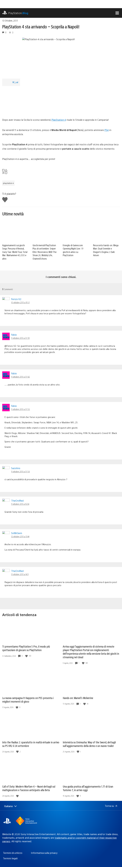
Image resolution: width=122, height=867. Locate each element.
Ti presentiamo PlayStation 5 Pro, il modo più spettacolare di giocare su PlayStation (26, 648)
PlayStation (18, 13)
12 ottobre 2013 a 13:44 (20, 536)
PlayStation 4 (58, 119)
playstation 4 (8, 183)
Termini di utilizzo (12, 852)
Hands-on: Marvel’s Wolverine (78, 698)
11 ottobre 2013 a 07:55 (20, 409)
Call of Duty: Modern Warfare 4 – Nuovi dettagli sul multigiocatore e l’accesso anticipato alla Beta (28, 788)
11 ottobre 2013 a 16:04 (20, 504)
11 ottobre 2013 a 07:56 (20, 471)
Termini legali (10, 858)
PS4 (106, 130)
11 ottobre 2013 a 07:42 (20, 376)
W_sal (15, 82)
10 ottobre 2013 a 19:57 (20, 302)
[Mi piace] (26, 655)
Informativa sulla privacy (44, 852)
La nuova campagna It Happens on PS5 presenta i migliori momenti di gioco (28, 699)
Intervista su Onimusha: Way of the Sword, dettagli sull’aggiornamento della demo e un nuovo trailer (89, 743)
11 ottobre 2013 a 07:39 (20, 338)
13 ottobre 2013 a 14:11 (20, 574)
